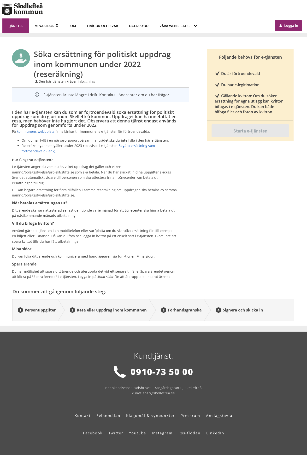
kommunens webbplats (35, 131)
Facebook (93, 433)
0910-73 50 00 (161, 372)
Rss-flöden (189, 433)
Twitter (115, 433)
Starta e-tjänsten (250, 131)
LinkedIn (215, 433)
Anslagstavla (219, 415)
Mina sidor (44, 25)
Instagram (162, 433)
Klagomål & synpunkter (150, 415)
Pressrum (190, 415)
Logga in (288, 25)
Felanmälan (108, 415)
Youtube (137, 433)
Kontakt (83, 415)
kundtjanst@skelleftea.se (153, 393)
